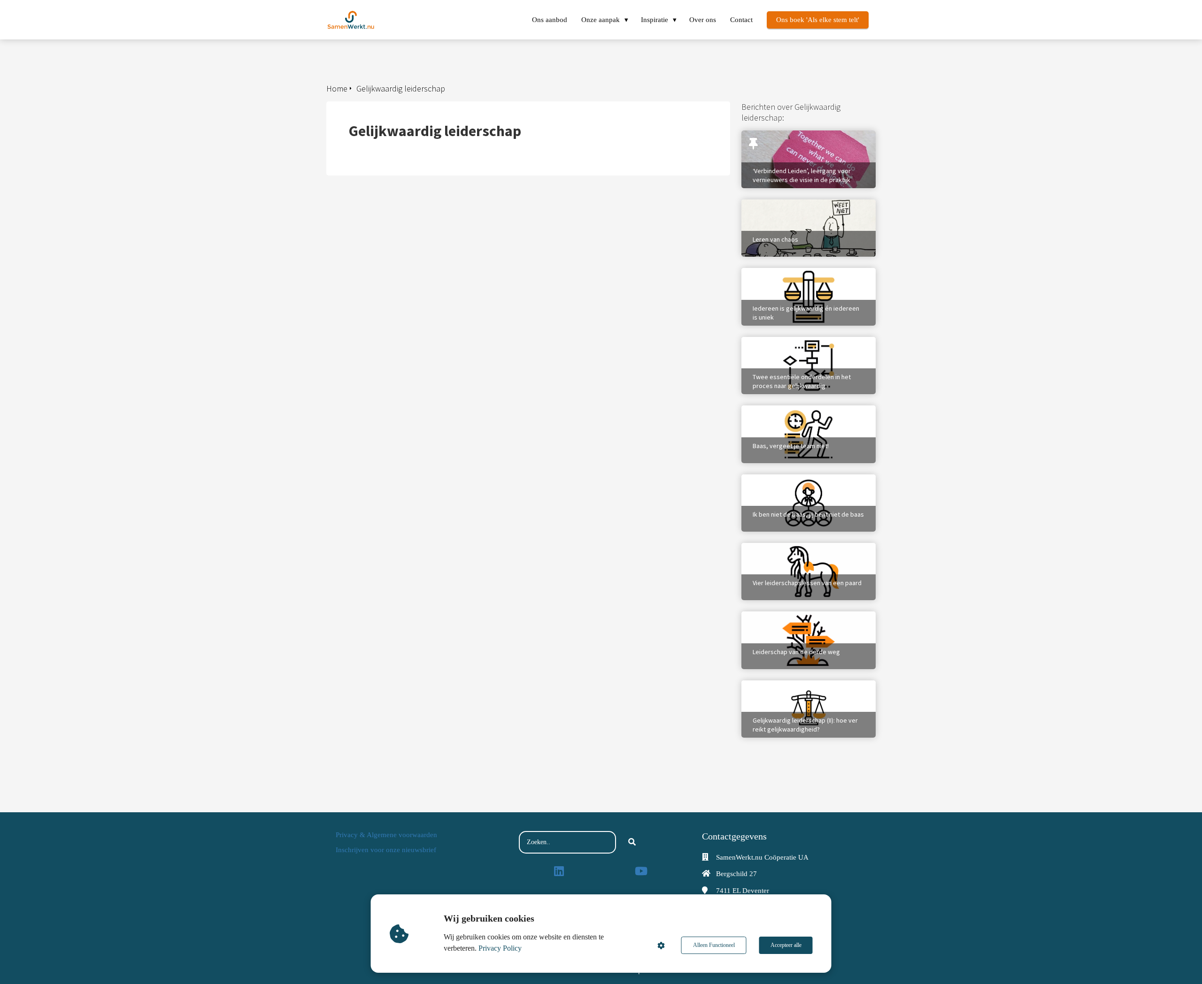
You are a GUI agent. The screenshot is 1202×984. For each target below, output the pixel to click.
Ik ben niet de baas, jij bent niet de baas (804, 479)
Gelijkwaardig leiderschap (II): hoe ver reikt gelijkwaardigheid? (801, 689)
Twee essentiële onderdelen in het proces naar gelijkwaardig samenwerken (807, 346)
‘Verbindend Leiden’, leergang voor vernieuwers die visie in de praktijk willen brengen (806, 144)
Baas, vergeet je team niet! (784, 410)
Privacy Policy (500, 948)
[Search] (632, 842)
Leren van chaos (767, 204)
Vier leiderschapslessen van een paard (801, 547)
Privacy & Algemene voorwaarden (386, 835)
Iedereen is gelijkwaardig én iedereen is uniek (803, 277)
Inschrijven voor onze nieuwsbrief (386, 850)
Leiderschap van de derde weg (788, 616)
